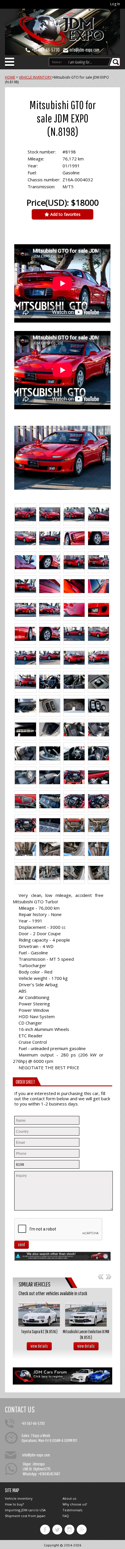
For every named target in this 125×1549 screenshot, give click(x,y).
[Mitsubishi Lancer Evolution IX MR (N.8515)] (86, 1314)
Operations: (30, 1440)
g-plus (82, 1529)
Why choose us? (75, 1504)
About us (69, 1498)
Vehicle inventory (19, 1498)
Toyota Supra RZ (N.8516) (39, 1331)
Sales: (26, 1435)
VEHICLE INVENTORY (35, 77)
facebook (45, 1529)
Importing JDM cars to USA (25, 1510)
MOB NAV (9, 63)
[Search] (116, 62)
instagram (69, 1529)
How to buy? (14, 1504)
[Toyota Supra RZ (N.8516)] (39, 1314)
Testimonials (72, 1510)
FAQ (66, 1516)
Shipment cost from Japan (25, 1516)
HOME (10, 77)
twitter (57, 1529)
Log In (115, 3)
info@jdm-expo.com (84, 50)
